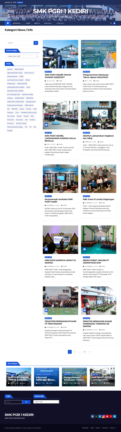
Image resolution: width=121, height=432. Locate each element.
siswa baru (19, 120)
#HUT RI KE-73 (29, 73)
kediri (35, 109)
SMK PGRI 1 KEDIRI (60, 11)
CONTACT (60, 23)
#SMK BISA (29, 98)
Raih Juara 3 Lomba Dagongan (98, 199)
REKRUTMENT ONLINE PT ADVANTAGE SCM (96, 261)
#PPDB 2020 (11, 83)
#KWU (21, 76)
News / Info (48, 71)
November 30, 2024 (91, 266)
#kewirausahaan (12, 76)
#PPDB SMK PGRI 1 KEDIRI (15, 87)
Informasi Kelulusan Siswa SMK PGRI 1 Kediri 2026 (45, 381)
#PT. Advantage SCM (13, 94)
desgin (22, 109)
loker (17, 112)
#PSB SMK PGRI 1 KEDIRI (15, 91)
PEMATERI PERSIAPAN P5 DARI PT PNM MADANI (60, 322)
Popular (19, 116)
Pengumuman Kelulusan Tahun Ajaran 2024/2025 (96, 76)
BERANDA (17, 23)
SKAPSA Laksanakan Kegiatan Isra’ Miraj (98, 137)
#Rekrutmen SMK (27, 94)
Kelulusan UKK (47, 374)
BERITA (37, 23)
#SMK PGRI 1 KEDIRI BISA (15, 101)
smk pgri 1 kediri (21, 123)
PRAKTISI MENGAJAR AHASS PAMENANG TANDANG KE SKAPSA (97, 324)
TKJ (26, 127)
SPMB (28, 23)
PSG (32, 116)
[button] (111, 23)
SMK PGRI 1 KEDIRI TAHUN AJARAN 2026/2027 (58, 76)
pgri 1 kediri (11, 116)
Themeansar (37, 428)
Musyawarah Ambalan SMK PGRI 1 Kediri (59, 200)
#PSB (28, 87)
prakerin (26, 116)
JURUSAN (48, 23)
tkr (30, 127)
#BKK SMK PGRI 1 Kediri (14, 73)
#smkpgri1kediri (31, 101)
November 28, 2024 (91, 330)
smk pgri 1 (10, 123)
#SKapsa (10, 98)
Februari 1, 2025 (91, 142)
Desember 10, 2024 (53, 266)
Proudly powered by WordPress (13, 428)
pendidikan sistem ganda (28, 112)
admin (60, 81)
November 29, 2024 (53, 327)
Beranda (38, 374)
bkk (8, 109)
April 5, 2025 (51, 144)
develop (28, 109)
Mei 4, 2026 (41, 383)
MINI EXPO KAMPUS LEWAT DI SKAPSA (60, 261)
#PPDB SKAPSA (22, 83)
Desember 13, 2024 (91, 203)
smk (26, 120)
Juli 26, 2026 (51, 81)
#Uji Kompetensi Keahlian (15, 105)
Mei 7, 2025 (88, 81)
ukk (35, 127)
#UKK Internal (29, 105)
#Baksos (9, 69)
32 (84, 352)
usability (9, 130)
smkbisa (32, 120)
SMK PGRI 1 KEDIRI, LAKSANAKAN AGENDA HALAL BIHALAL (60, 138)
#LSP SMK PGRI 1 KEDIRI (15, 80)
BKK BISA (15, 109)
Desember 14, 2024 (53, 205)
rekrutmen (10, 120)
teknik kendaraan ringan (15, 127)
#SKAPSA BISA (19, 98)
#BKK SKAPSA (19, 69)
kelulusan (10, 112)
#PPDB (27, 80)
